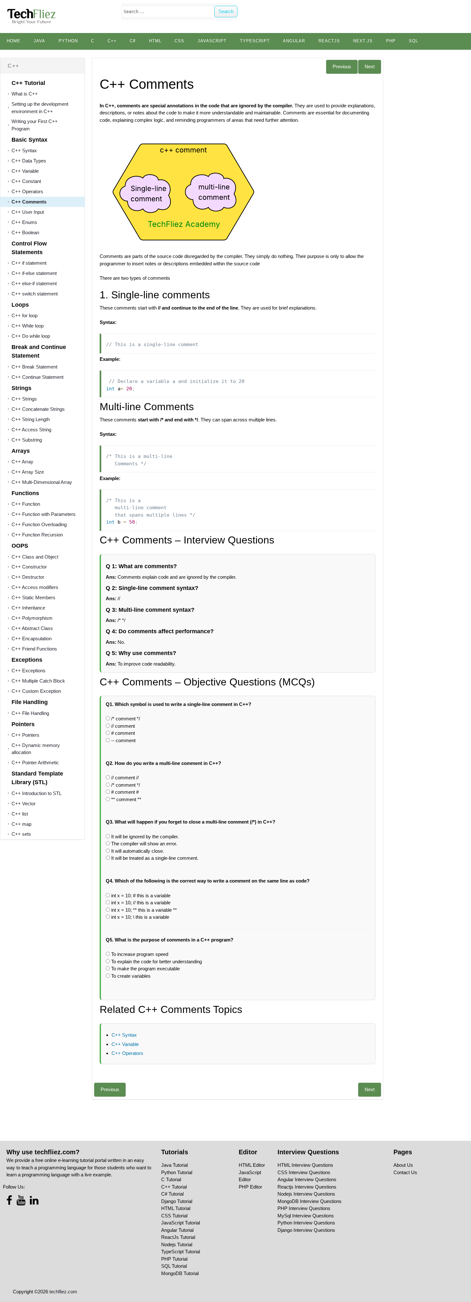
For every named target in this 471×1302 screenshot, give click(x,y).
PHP (391, 41)
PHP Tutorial (174, 1259)
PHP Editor (250, 1187)
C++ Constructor (29, 566)
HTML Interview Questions (305, 1165)
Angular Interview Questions (306, 1179)
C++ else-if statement (34, 283)
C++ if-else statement (34, 273)
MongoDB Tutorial (180, 1273)
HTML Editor (252, 1165)
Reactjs (329, 41)
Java (39, 41)
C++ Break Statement (34, 366)
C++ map (21, 824)
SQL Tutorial (174, 1266)
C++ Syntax (24, 150)
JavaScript (212, 41)
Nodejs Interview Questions (306, 1194)
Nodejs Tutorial (176, 1244)
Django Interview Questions (306, 1230)
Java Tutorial (174, 1165)
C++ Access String (31, 429)
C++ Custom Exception (36, 691)
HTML (155, 41)
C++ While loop (28, 325)
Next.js (363, 41)
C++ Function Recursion (37, 534)
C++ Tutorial (174, 1187)
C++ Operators (27, 191)
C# (133, 41)
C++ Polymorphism (32, 618)
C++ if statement (29, 263)
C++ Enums (24, 222)
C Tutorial (171, 1179)
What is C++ (25, 93)
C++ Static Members (33, 597)
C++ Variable (25, 171)
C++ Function (26, 504)
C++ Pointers (25, 735)
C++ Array (22, 461)
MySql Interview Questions (305, 1215)
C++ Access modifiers (35, 587)
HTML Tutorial (175, 1208)
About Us (403, 1165)
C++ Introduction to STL (37, 793)
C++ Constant (26, 181)
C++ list (20, 814)
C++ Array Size (28, 472)
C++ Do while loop (31, 336)
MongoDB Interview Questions (309, 1201)
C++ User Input (28, 212)
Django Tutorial (176, 1201)
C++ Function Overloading (39, 524)
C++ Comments (29, 201)
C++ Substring (27, 440)
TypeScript (255, 41)
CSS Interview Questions (303, 1172)
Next (370, 66)
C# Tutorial (172, 1194)
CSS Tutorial (174, 1215)
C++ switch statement (35, 293)
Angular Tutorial (177, 1230)
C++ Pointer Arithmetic (35, 762)
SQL (413, 41)
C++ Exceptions (28, 670)
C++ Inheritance (28, 607)
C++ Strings (24, 399)
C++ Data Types (29, 160)
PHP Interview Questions (303, 1208)
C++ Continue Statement (37, 377)
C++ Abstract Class (32, 628)
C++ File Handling (30, 713)
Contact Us (405, 1172)
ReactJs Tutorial (178, 1237)
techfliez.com (63, 1291)
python (68, 41)
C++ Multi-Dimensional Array (42, 482)
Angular (294, 41)
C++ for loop (24, 315)
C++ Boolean (25, 232)
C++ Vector (24, 803)
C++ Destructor (28, 577)
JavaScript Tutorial (180, 1222)
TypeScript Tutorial (180, 1251)
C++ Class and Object (35, 557)
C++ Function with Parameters (44, 514)
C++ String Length (31, 419)
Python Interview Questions (306, 1222)
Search (226, 11)
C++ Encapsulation (32, 638)
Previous (342, 66)
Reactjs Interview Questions (306, 1187)
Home (14, 41)
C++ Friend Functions (34, 648)
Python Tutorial (176, 1172)
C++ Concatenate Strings (38, 409)
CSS (179, 41)
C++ (112, 41)
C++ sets (21, 834)
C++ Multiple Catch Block (38, 681)
